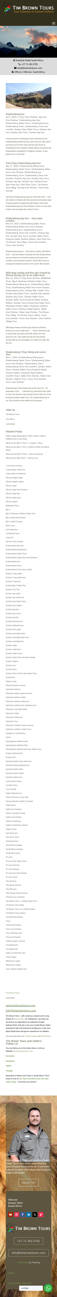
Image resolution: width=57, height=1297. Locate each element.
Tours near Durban (15, 245)
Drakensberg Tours (15, 126)
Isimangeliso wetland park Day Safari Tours (23, 749)
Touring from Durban (27, 187)
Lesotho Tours (12, 376)
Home (8, 737)
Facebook (10, 1056)
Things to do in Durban (15, 897)
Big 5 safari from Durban (16, 518)
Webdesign (22, 1262)
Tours (8, 921)
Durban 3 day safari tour (16, 577)
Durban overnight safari (15, 633)
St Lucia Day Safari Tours (16, 861)
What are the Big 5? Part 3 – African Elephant (24, 454)
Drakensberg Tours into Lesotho (21, 233)
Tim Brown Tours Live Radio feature (20, 909)
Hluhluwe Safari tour (14, 717)
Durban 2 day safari (14, 574)
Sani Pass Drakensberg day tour (23, 163)
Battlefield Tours (12, 506)
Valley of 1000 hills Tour (15, 953)
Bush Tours (10, 526)
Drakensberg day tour (29, 120)
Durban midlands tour (15, 625)
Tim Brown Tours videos (28, 315)
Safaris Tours (20, 379)
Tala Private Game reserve (17, 893)
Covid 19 (9, 538)
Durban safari (11, 645)
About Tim (28, 1182)
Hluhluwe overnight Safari (16, 709)
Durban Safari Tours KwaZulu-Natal (23, 299)
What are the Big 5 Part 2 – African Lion (22, 458)
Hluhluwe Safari (12, 713)
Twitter (9, 1066)
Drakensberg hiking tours (32, 166)
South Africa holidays (14, 849)
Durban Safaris (28, 239)
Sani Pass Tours (28, 184)
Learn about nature (14, 781)
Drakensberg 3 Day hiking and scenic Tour (26, 353)
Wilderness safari (13, 961)
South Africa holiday (14, 845)
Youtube (9, 1071)
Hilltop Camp (11, 681)
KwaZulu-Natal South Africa (29, 60)
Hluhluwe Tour (12, 721)
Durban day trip (36, 132)
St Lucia (9, 857)
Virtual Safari (11, 957)
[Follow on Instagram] (16, 1214)
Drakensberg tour (15, 114)
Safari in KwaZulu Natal (15, 813)
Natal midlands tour (14, 793)
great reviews (19, 1019)
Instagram (10, 1061)
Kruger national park (14, 753)
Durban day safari (13, 594)
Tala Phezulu (11, 889)
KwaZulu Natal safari (14, 769)
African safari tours (13, 498)
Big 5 (8, 510)
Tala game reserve (13, 885)
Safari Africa (11, 805)
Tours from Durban (37, 242)
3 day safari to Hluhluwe (16, 474)
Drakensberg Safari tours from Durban (24, 226)
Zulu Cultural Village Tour (16, 969)
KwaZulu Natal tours (14, 777)
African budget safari (14, 478)
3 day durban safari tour (15, 470)
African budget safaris (15, 482)
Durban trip (10, 677)
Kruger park (11, 757)
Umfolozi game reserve (15, 941)
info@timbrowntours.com (29, 68)
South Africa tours (13, 853)
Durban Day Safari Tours (26, 129)
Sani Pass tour (13, 184)
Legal (11, 1272)
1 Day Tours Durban (28, 117)
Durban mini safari (13, 629)
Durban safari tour (13, 649)
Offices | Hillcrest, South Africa (29, 72)
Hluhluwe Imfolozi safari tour (17, 701)
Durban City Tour (13, 589)
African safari (11, 486)
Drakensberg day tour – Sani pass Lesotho (24, 219)
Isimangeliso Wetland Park (17, 745)
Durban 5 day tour (13, 581)
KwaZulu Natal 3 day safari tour (19, 761)
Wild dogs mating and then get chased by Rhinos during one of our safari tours (28, 274)
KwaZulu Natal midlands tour (18, 765)
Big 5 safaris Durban (14, 522)
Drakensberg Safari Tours (18, 123)
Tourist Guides (31, 1036)
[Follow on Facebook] (22, 1214)
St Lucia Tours (11, 877)
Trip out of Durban (13, 937)
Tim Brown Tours (13, 414)
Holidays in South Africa (15, 733)
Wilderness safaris (13, 965)
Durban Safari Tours (34, 296)
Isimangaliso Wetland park (17, 741)
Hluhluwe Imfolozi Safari (17, 306)
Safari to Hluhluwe (13, 821)
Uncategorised (12, 945)
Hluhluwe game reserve (16, 685)
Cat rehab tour (12, 530)
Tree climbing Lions (14, 933)
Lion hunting (11, 789)
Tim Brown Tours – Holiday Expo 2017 (21, 901)
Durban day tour (22, 178)
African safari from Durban (16, 490)
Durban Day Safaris (40, 293)
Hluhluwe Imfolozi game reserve (19, 693)
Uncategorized (12, 949)
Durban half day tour (14, 621)
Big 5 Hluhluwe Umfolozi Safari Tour (29, 281)
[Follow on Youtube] (10, 1214)
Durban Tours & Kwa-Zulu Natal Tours (32, 303)
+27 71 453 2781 (29, 64)
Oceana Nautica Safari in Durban (19, 801)
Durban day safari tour (15, 597)
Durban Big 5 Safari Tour (37, 290)
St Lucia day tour (13, 865)
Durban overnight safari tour (17, 637)
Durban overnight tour (15, 641)
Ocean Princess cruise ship (17, 797)
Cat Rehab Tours (13, 533)
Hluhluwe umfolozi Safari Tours (18, 729)
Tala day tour (11, 881)
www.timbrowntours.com (23, 1051)
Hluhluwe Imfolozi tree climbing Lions (21, 705)
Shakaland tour (12, 841)
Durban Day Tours (19, 132)
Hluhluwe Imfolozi (13, 689)
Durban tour (27, 181)
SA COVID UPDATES (20, 1283)
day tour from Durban (14, 541)
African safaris (11, 502)
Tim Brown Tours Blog (16, 242)
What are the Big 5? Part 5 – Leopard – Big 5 (24, 443)
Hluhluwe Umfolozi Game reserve (20, 725)
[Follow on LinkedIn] (28, 1214)
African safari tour (13, 494)
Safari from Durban (30, 376)
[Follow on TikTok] (40, 1214)
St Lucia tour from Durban (16, 873)
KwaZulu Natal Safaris (29, 309)
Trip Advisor (46, 1036)
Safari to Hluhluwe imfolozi (17, 825)
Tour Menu (10, 419)
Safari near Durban (28, 312)
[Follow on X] (34, 1214)
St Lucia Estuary (12, 869)
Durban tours (41, 181)
